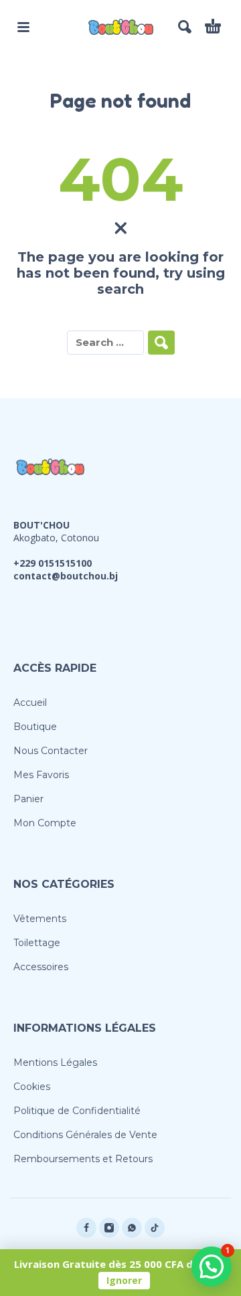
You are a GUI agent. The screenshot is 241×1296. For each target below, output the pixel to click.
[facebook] (86, 1228)
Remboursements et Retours (83, 1159)
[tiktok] (155, 1228)
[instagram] (109, 1228)
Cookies (31, 1087)
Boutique (35, 727)
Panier (28, 799)
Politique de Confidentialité (77, 1111)
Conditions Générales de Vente (85, 1135)
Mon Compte (44, 823)
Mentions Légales (55, 1062)
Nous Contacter (50, 751)
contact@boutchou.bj (65, 575)
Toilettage (36, 943)
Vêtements (39, 919)
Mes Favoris (41, 775)
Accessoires (40, 967)
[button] (23, 26)
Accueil (30, 703)
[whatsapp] (132, 1228)
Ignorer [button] (124, 1280)
